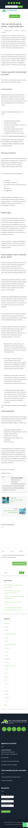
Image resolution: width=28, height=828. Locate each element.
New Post (6, 676)
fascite (3, 95)
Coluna (6, 641)
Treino (5, 701)
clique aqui (9, 780)
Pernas (6, 691)
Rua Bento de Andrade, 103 (8, 752)
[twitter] (14, 3)
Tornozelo (6, 698)
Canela (6, 627)
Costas (5, 655)
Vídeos (5, 705)
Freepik (10, 824)
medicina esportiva (19, 488)
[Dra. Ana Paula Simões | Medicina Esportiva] (9, 11)
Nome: (2, 794)
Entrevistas (7, 659)
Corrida (2, 32)
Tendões (6, 694)
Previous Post (16, 499)
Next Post (11, 510)
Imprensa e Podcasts (9, 666)
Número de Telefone (6, 803)
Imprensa (6, 662)
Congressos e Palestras (10, 644)
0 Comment (16, 30)
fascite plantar (14, 112)
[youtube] (19, 3)
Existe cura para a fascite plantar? (17, 136)
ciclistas (6, 637)
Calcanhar (6, 623)
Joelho (6, 669)
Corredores (23, 30)
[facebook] (9, 3)
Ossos (5, 680)
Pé (5, 32)
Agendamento (14, 16)
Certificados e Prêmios (9, 634)
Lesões (6, 673)
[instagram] (11, 3)
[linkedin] (17, 3)
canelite (6, 630)
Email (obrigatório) (6, 799)
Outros (6, 683)
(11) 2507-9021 (4, 757)
